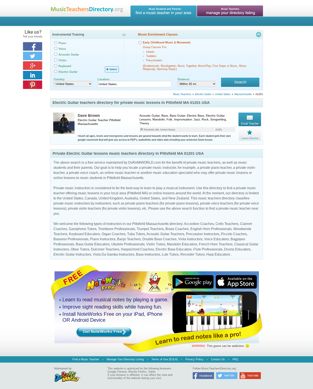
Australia (131, 198)
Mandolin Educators (182, 244)
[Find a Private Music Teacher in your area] (164, 11)
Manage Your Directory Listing (125, 359)
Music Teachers (182, 94)
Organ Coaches (113, 234)
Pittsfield (115, 120)
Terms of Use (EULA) (164, 359)
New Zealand (178, 198)
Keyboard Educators (84, 234)
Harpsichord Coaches (137, 249)
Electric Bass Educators (174, 249)
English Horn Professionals (211, 229)
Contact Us (218, 359)
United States (223, 94)
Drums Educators (237, 249)
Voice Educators (216, 239)
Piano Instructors (102, 239)
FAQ (235, 359)
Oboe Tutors (80, 249)
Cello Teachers (226, 224)
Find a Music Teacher (85, 359)
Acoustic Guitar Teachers (165, 234)
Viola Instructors (190, 239)
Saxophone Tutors (82, 229)
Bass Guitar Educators (93, 244)
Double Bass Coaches (159, 239)
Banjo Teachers (129, 239)
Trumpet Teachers (150, 229)
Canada (91, 198)
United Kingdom (111, 198)
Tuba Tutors (136, 234)
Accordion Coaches (199, 224)
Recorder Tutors (192, 254)
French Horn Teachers (216, 244)
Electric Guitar (203, 94)
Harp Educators (218, 254)
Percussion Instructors (202, 234)
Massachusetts (243, 94)
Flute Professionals (208, 249)
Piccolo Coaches (234, 234)
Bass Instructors (148, 254)
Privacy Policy (194, 359)
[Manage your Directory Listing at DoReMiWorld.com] (230, 11)
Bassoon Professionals (70, 239)
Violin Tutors (155, 244)
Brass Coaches (177, 229)
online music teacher (120, 172)
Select (113, 69)
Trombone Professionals (116, 229)
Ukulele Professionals (128, 244)
